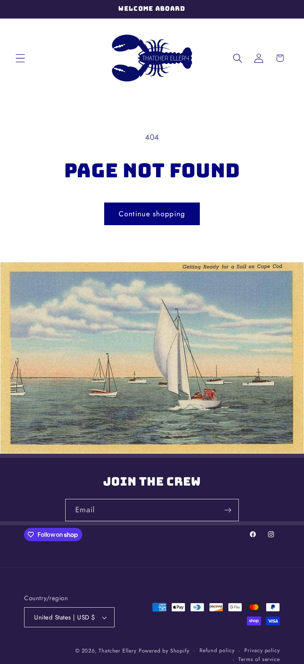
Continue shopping (152, 213)
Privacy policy (262, 650)
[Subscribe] (227, 510)
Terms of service (259, 659)
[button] (20, 58)
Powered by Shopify (164, 650)
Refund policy (217, 650)
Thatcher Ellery (117, 650)
